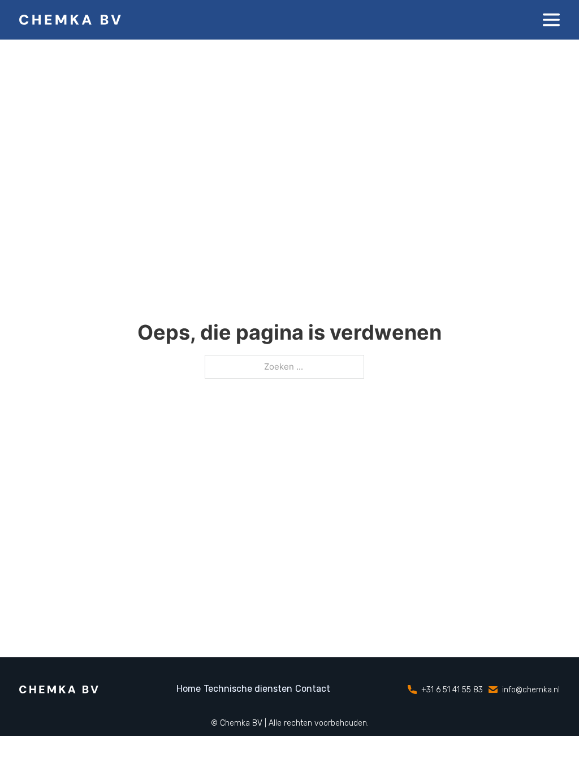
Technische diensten (248, 688)
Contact (312, 688)
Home (188, 688)
